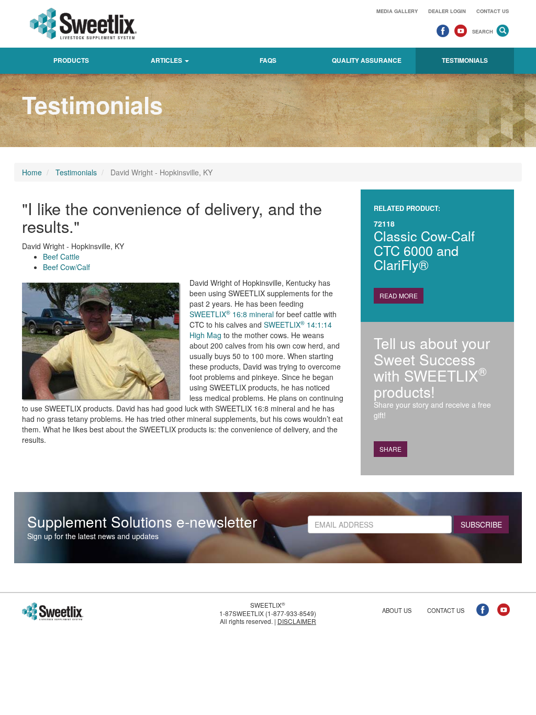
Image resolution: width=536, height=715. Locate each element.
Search (482, 31)
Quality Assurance (366, 60)
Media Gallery (397, 11)
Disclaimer (296, 621)
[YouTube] (460, 30)
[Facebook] (443, 30)
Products (71, 60)
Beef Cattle (61, 256)
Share (390, 448)
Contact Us (492, 11)
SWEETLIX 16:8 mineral (231, 314)
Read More (398, 295)
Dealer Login (447, 11)
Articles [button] (167, 60)
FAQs (268, 60)
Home (32, 172)
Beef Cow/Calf (66, 267)
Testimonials (465, 60)
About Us (396, 610)
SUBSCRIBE (481, 524)
